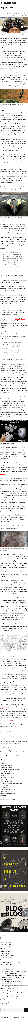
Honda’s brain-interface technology (16, 34)
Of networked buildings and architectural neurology (14, 14)
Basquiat (22, 502)
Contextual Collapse (5, 750)
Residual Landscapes (5, 951)
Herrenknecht (22, 491)
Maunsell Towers (9, 979)
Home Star (3, 795)
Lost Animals (4, 776)
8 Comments (11, 731)
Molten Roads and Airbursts (7, 793)
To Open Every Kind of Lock (8, 789)
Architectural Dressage (6, 766)
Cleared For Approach (6, 781)
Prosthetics (15, 730)
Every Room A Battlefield (7, 778)
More (18, 743)
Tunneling (2, 731)
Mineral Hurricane (5, 760)
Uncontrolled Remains (6, 768)
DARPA (17, 319)
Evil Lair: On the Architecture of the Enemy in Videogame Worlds (14, 990)
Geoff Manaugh (4, 981)
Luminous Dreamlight (6, 791)
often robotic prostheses (12, 334)
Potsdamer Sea (4, 787)
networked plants (17, 687)
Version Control (4, 953)
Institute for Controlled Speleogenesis (10, 770)
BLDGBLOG (8, 3)
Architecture (20, 729)
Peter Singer (8, 730)
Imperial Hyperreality (6, 964)
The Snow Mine (15, 997)
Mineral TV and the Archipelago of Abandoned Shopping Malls (14, 972)
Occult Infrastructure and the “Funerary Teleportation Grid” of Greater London (14, 976)
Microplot (3, 949)
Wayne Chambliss (5, 985)
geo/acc (2, 764)
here (16, 43)
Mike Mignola (21, 159)
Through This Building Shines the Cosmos (11, 783)
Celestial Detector (5, 754)
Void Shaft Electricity (6, 958)
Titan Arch (3, 960)
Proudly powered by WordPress (17, 1018)
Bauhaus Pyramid (5, 947)
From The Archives (6, 942)
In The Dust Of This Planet (7, 956)
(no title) (2, 797)
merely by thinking (6, 120)
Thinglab (12, 444)
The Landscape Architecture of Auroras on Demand (13, 752)
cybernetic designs (5, 707)
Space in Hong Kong (5, 945)
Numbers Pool (4, 785)
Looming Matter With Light (8, 799)
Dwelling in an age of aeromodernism (10, 962)
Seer (1, 762)
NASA (23, 105)
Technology (21, 730)
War (7, 731)
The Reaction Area (5, 772)
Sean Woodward (4, 975)
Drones (2, 730)
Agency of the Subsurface (7, 774)
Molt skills (3, 989)
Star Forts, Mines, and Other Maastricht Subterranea (10, 757)
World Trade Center (13, 613)
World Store (3, 779)
